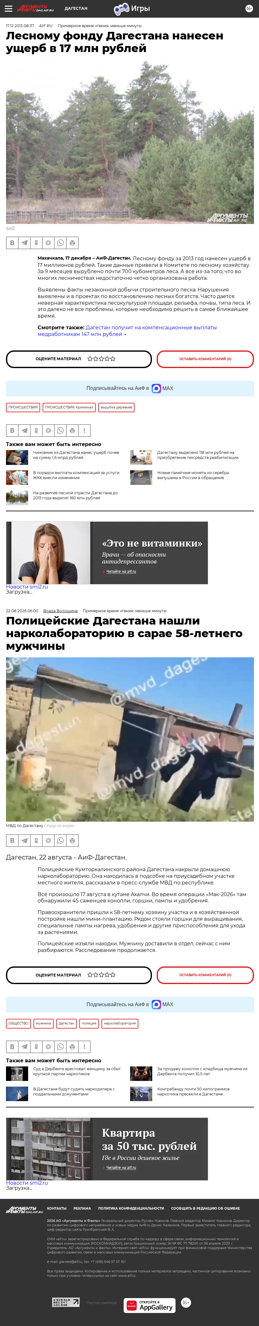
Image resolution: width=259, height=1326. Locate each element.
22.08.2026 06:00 (22, 610)
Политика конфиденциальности (131, 1208)
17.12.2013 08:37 (20, 25)
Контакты (56, 1208)
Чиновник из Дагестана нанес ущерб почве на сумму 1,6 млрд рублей (76, 455)
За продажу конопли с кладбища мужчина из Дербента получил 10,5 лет (202, 1071)
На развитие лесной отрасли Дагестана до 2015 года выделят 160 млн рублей (75, 495)
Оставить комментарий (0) (205, 359)
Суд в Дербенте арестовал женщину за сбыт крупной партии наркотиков (77, 1071)
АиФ (10, 228)
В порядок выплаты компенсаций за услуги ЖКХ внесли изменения (76, 475)
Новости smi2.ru (27, 587)
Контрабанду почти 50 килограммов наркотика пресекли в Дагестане (193, 1091)
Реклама (82, 1208)
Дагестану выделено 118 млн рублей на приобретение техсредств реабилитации (197, 455)
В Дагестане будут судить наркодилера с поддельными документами (74, 1091)
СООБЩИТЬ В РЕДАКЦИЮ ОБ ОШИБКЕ (205, 1208)
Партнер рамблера (102, 1303)
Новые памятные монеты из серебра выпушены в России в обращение (193, 475)
